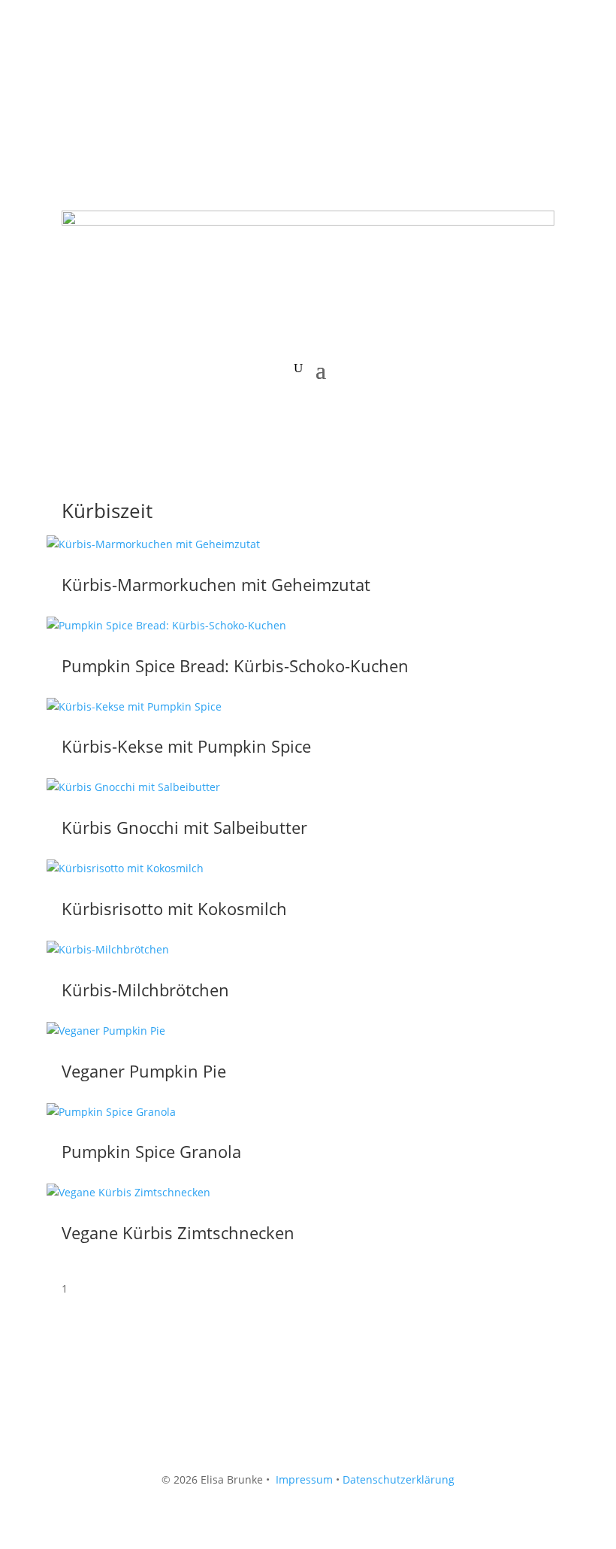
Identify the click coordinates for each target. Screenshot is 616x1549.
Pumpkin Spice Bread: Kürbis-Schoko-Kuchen (235, 665)
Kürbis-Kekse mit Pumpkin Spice (186, 746)
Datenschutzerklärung (398, 1479)
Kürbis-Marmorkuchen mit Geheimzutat (216, 584)
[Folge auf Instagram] (104, 72)
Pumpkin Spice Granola (151, 1151)
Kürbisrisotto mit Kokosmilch (174, 908)
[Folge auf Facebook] (74, 72)
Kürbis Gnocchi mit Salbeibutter (184, 827)
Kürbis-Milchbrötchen (145, 989)
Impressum (304, 1479)
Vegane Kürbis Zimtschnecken (178, 1232)
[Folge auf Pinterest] (134, 72)
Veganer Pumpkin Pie (144, 1070)
